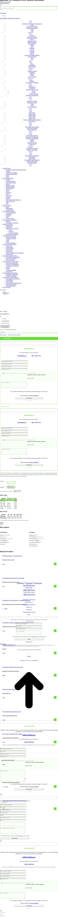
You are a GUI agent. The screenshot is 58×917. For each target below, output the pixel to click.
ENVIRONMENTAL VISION (29, 612)
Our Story (12, 18)
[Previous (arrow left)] (0, 916)
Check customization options (14, 334)
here (14, 329)
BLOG (29, 614)
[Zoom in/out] (0, 912)
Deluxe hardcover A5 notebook (11, 582)
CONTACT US (29, 641)
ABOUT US (29, 607)
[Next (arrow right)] (2, 916)
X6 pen (4, 648)
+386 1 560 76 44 (36, 356)
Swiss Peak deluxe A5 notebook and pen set (14, 604)
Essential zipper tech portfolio (10, 782)
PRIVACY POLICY (29, 602)
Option (2, 487)
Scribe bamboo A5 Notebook (10, 737)
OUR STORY (29, 609)
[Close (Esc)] (5, 912)
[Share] (3, 912)
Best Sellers (3, 18)
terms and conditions (34, 395)
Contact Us (17, 18)
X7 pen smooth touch (8, 559)
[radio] (11, 480)
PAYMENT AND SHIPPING (29, 604)
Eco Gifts (8, 18)
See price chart (3, 334)
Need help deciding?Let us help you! (5, 326)
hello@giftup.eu (22, 356)
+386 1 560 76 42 (29, 594)
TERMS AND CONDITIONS (29, 599)
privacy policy (35, 636)
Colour (2, 481)
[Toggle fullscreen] (2, 912)
